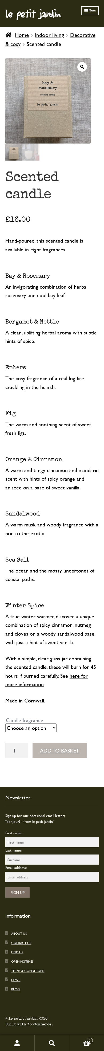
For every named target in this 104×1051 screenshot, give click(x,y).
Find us (17, 952)
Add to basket (59, 750)
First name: (13, 833)
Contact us (21, 942)
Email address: (16, 867)
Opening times (22, 961)
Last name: (13, 850)
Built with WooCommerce (28, 1024)
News (15, 979)
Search (52, 1043)
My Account (17, 1043)
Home (22, 35)
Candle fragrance (24, 720)
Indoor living (49, 35)
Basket (79, 1039)
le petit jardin (33, 13)
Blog (15, 989)
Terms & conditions (27, 970)
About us (19, 933)
